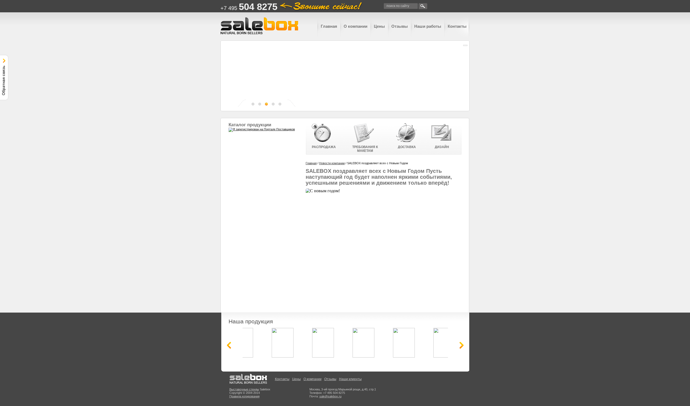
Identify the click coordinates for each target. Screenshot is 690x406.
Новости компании (332, 163)
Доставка (407, 147)
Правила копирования (244, 396)
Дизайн (442, 147)
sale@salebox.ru (330, 396)
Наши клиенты (350, 379)
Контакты (457, 26)
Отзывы (399, 26)
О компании (355, 26)
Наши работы (427, 26)
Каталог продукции (250, 124)
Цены (379, 26)
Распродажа (324, 147)
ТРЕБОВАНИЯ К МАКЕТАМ (365, 149)
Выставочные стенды (244, 389)
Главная (329, 26)
